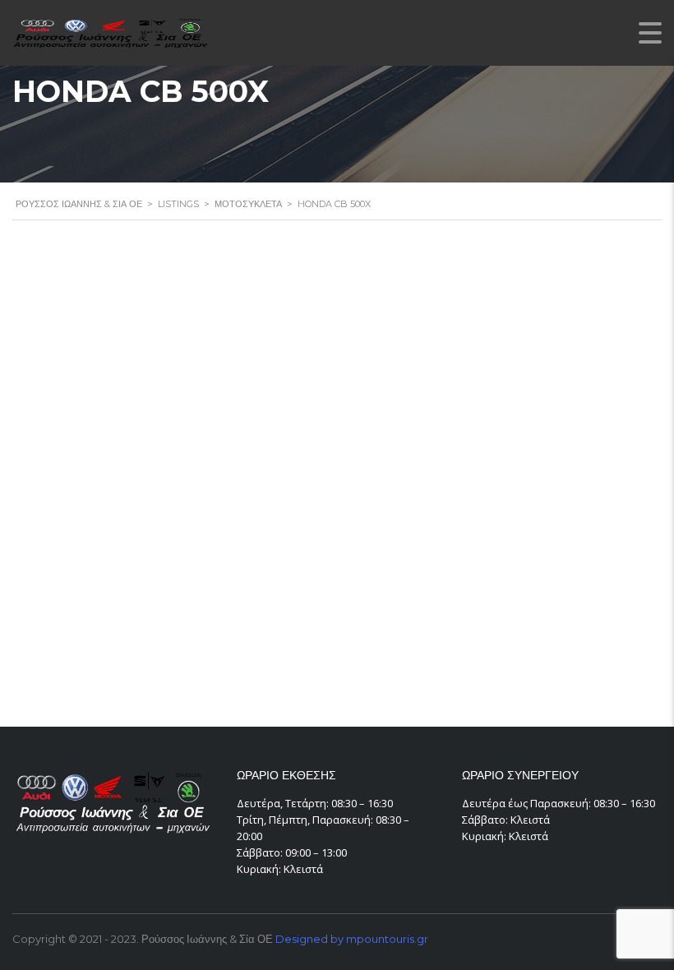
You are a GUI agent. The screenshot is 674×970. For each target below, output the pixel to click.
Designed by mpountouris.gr (351, 938)
